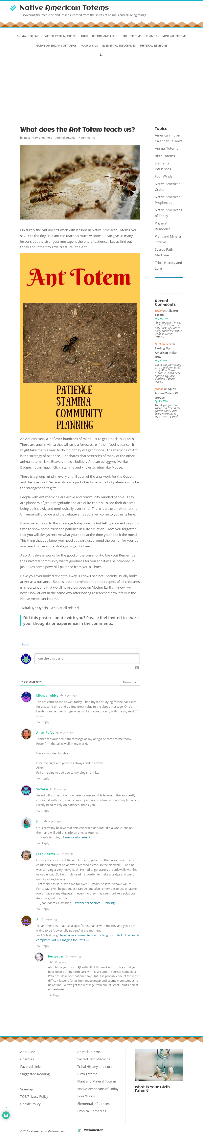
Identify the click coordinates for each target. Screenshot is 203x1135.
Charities (27, 1059)
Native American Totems (64, 8)
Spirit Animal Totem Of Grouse (166, 393)
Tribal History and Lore (99, 36)
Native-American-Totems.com (46, 1131)
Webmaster (93, 1130)
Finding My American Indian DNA (166, 352)
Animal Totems (28, 36)
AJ (66, 962)
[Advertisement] (101, 86)
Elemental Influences (119, 45)
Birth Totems (132, 36)
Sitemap (26, 1089)
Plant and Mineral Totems (166, 36)
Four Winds (89, 45)
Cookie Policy (30, 1104)
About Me (27, 1051)
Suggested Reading (35, 1074)
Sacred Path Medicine (60, 36)
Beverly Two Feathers (38, 137)
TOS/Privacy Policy (34, 1096)
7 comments (87, 137)
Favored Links (30, 1066)
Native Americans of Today (56, 45)
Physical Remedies (154, 45)
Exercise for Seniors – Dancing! (94, 903)
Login (25, 644)
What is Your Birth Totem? (152, 1089)
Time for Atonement (76, 837)
